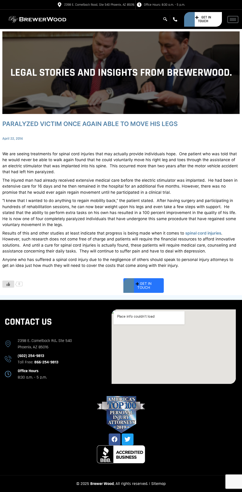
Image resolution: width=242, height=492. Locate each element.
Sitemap (158, 483)
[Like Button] (8, 284)
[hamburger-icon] (233, 19)
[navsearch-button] (165, 19)
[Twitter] (128, 439)
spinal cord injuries (203, 233)
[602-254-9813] (176, 19)
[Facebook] (115, 439)
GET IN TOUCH (204, 19)
